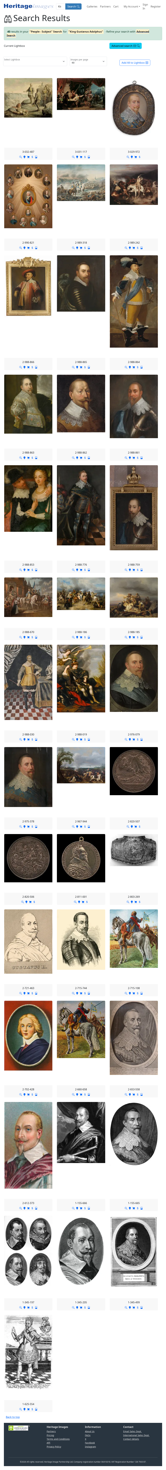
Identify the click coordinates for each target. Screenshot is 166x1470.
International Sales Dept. (136, 1435)
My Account (131, 6)
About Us (90, 1431)
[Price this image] (32, 157)
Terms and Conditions (58, 1439)
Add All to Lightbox (133, 62)
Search (71, 6)
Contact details (131, 1439)
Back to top (13, 1417)
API (48, 1442)
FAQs (87, 1435)
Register (156, 6)
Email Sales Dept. (132, 1431)
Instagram (90, 1446)
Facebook (90, 1442)
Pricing (50, 1435)
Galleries (92, 6)
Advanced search (122, 46)
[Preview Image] (20, 157)
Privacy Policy (54, 1446)
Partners (105, 6)
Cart (116, 6)
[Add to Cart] (28, 157)
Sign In (145, 6)
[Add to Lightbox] (24, 157)
